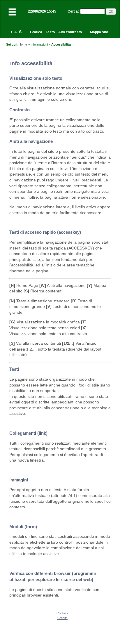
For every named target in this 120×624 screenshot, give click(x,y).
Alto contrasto (70, 32)
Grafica (36, 32)
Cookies (62, 613)
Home (23, 44)
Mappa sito (99, 32)
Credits (62, 618)
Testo (50, 32)
